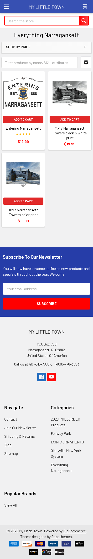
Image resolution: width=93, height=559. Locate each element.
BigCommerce (74, 531)
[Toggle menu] (6, 6)
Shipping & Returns (19, 436)
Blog (7, 444)
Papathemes (61, 536)
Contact (10, 419)
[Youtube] (51, 377)
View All (10, 505)
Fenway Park (61, 433)
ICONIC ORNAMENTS (67, 442)
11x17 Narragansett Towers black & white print (70, 133)
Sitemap (11, 453)
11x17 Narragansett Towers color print (23, 212)
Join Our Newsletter (20, 427)
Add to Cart (23, 119)
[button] (86, 62)
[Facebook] (41, 377)
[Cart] (85, 6)
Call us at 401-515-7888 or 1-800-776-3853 (46, 364)
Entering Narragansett (23, 128)
